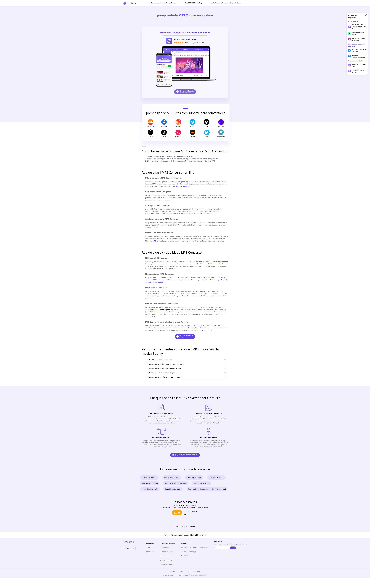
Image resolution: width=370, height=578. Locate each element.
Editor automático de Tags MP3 (359, 50)
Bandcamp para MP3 (194, 477)
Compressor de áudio (167, 564)
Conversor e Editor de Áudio (359, 65)
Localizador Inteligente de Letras (358, 56)
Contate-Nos (150, 552)
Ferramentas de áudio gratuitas (163, 3)
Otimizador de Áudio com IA (358, 71)
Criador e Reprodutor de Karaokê (359, 39)
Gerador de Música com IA (358, 33)
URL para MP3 (149, 477)
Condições (181, 571)
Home (166, 535)
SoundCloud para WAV (173, 489)
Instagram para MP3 (171, 477)
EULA (189, 571)
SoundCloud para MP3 (201, 483)
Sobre (148, 547)
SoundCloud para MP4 (150, 489)
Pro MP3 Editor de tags (194, 3)
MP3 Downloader (176, 535)
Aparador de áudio (166, 556)
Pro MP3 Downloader (188, 556)
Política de (173, 571)
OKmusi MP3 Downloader (185, 39)
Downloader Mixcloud (150, 483)
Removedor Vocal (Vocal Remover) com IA (359, 27)
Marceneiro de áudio (166, 560)
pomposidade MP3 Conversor (175, 483)
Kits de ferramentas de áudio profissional (225, 3)
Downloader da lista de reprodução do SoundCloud (207, 489)
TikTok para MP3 (216, 477)
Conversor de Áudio (166, 552)
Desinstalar (197, 571)
